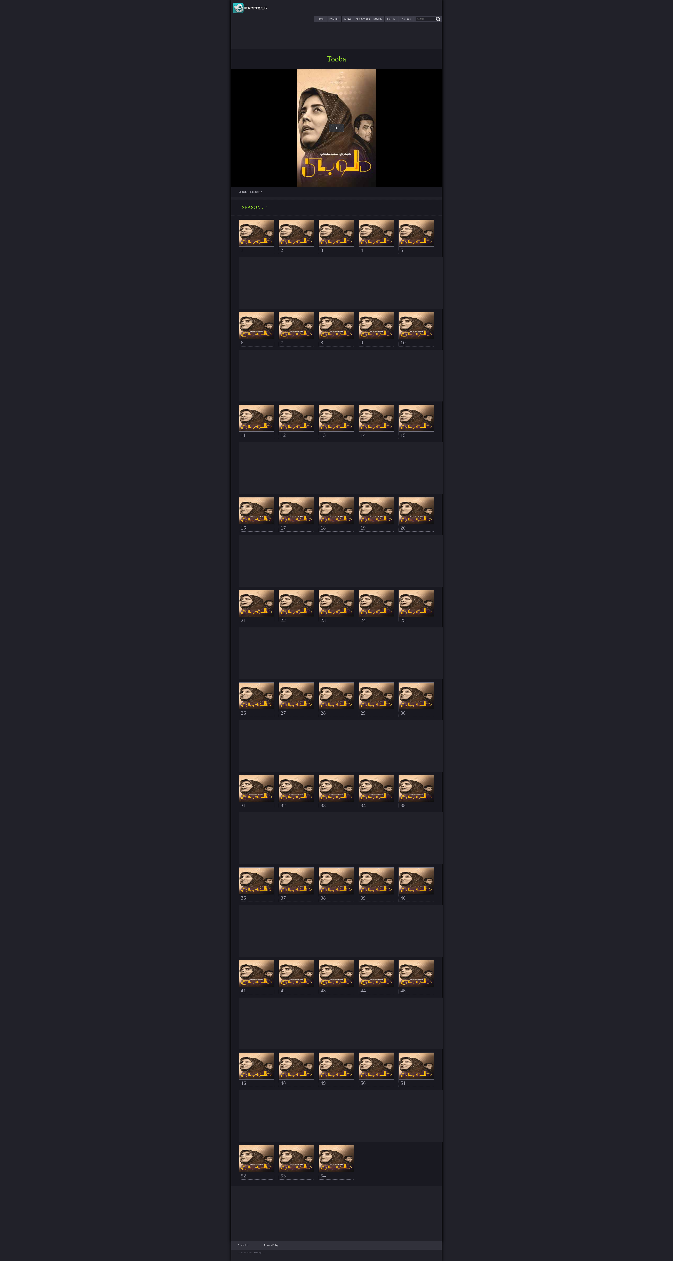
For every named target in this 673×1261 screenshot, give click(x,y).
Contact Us (243, 1245)
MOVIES (377, 18)
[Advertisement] (341, 283)
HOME (321, 18)
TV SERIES (334, 18)
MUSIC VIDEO (363, 18)
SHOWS (348, 18)
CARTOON (406, 18)
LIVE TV (391, 18)
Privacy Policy (271, 1245)
